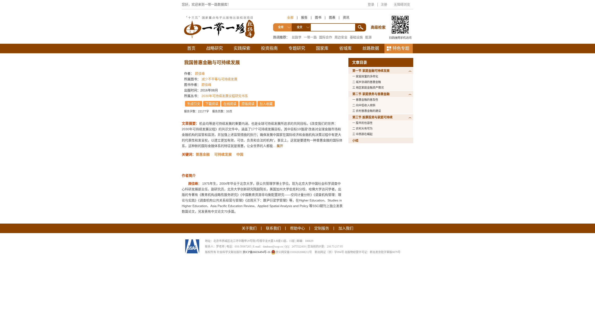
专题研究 (296, 48)
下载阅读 (211, 104)
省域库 (345, 48)
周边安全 (340, 37)
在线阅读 (229, 104)
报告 (304, 17)
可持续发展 (223, 154)
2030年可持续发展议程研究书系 (225, 96)
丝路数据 (370, 48)
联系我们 (273, 228)
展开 (280, 146)
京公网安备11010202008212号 (294, 252)
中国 (239, 154)
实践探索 (242, 48)
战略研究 (214, 48)
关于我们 (249, 228)
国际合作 (325, 37)
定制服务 (321, 228)
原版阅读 (248, 104)
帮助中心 (297, 228)
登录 (371, 4)
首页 (191, 48)
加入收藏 (266, 104)
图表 (332, 17)
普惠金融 (203, 154)
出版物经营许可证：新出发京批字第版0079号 (372, 252)
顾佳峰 (200, 73)
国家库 (322, 48)
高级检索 (379, 19)
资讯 (346, 17)
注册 (384, 4)
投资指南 (269, 48)
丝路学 (296, 37)
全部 (290, 17)
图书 (318, 17)
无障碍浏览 (402, 4)
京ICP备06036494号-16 (256, 252)
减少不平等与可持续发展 (219, 79)
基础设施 (356, 37)
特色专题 (401, 48)
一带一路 (310, 37)
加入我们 (345, 228)
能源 (368, 37)
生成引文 (193, 104)
